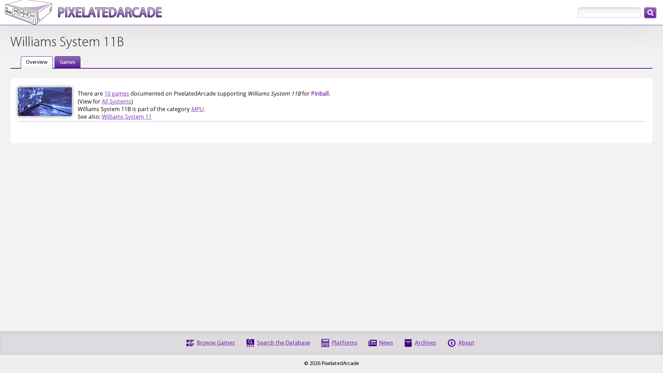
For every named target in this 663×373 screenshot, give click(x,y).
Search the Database (283, 343)
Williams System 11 (127, 116)
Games (67, 62)
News (386, 343)
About (466, 343)
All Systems (116, 101)
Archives (425, 343)
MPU (197, 109)
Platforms (344, 343)
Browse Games (216, 343)
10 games (116, 93)
